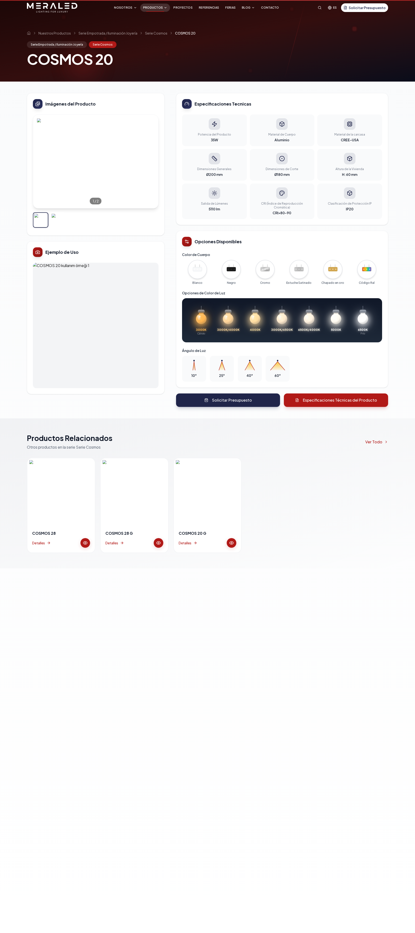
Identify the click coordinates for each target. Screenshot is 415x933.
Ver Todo (373, 441)
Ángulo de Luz (194, 350)
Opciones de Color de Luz (203, 293)
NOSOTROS (123, 7)
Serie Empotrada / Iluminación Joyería (108, 33)
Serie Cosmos (156, 33)
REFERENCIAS (209, 7)
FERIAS (230, 7)
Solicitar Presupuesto (367, 8)
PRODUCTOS (153, 7)
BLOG (246, 7)
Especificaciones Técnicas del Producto (340, 400)
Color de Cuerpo (196, 254)
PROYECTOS (183, 7)
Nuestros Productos (54, 33)
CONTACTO (270, 7)
